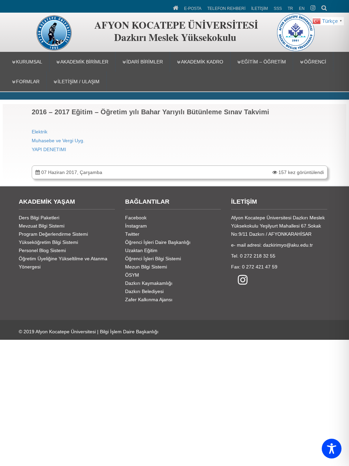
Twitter (132, 234)
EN (302, 8)
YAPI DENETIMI (49, 149)
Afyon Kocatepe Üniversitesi (65, 331)
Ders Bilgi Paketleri (39, 217)
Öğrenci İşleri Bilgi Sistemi (153, 258)
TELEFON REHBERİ (226, 8)
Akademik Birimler (84, 61)
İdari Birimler (144, 61)
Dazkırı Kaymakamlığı (148, 283)
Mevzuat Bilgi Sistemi (41, 226)
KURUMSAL (29, 61)
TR (290, 8)
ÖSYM (132, 275)
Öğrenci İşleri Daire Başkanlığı (158, 242)
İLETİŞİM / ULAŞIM (79, 81)
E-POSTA (192, 8)
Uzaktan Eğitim (141, 250)
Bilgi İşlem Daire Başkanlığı (129, 331)
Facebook (136, 217)
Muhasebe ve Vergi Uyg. (58, 140)
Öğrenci (315, 61)
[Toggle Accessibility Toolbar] (331, 448)
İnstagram (136, 226)
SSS (278, 8)
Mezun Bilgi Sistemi (146, 267)
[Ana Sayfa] (176, 7)
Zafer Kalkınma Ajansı (148, 299)
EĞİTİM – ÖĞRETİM (263, 61)
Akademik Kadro (202, 61)
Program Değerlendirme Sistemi (53, 234)
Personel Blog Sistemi (42, 250)
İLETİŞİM (259, 8)
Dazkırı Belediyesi (144, 291)
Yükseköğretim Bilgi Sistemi (48, 242)
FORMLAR (28, 81)
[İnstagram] (239, 280)
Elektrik (39, 131)
